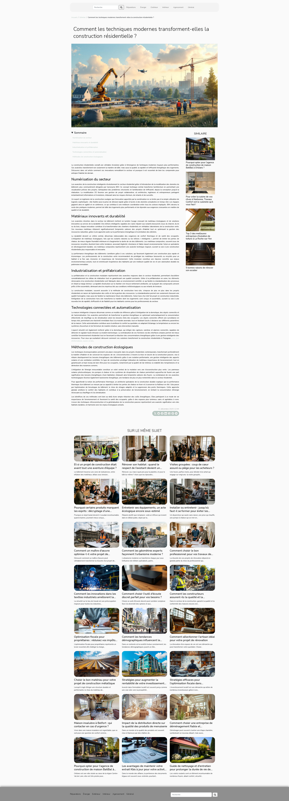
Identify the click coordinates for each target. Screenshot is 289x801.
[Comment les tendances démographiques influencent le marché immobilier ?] (144, 620)
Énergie (143, 7)
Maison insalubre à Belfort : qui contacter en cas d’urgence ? (93, 724)
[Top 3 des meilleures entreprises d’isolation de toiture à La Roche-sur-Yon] (200, 220)
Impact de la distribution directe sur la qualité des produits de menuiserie (144, 724)
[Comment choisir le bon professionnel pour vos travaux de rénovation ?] (192, 534)
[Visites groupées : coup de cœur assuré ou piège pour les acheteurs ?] (192, 448)
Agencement (178, 7)
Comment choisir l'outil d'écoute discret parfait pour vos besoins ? (142, 595)
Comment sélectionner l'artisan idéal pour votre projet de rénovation (192, 638)
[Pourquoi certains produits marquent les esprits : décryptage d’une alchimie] (96, 491)
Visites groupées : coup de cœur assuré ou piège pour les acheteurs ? (192, 466)
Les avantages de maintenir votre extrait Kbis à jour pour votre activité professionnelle (144, 769)
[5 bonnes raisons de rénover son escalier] (200, 254)
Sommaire (80, 132)
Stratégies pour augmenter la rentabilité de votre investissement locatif (143, 683)
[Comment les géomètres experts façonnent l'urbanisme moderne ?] (144, 534)
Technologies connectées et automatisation (89, 152)
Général (191, 7)
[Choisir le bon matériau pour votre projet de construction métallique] (96, 664)
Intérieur (165, 7)
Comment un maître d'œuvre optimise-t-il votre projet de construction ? (92, 554)
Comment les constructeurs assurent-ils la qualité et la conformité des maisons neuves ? (190, 597)
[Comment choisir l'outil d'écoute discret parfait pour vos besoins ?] (144, 577)
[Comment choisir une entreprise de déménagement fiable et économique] (192, 707)
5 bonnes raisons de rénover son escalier (199, 269)
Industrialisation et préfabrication (85, 147)
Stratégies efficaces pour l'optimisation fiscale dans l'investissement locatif (185, 683)
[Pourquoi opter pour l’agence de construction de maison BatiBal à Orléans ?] (200, 148)
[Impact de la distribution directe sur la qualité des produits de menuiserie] (144, 707)
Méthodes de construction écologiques (87, 157)
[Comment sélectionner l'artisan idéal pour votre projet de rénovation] (192, 620)
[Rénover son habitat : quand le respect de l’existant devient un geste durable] (144, 448)
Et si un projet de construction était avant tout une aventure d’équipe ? (95, 466)
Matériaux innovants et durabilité (85, 142)
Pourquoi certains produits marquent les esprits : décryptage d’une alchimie (96, 511)
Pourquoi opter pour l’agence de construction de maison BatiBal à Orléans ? (200, 165)
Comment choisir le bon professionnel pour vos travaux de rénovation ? (190, 554)
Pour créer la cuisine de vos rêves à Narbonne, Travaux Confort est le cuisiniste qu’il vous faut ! (199, 200)
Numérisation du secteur (82, 138)
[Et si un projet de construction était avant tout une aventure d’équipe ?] (96, 448)
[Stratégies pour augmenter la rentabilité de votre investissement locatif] (144, 664)
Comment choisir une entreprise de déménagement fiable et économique (191, 726)
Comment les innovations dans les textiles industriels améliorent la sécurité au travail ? (95, 597)
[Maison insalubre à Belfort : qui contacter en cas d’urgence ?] (96, 707)
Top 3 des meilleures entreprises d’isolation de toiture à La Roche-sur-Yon (199, 236)
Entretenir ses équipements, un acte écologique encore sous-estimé (144, 509)
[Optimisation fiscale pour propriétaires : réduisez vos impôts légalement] (96, 620)
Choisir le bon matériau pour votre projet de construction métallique (95, 681)
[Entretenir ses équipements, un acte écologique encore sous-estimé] (144, 491)
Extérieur (154, 7)
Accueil (74, 17)
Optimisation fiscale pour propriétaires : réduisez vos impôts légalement (94, 640)
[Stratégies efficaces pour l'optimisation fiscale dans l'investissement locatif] (192, 664)
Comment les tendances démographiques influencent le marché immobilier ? (141, 640)
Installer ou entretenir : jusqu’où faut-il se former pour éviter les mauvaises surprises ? (189, 511)
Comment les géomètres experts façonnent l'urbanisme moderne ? (142, 552)
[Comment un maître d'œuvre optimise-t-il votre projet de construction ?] (96, 534)
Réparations (131, 7)
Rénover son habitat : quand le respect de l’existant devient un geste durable (141, 468)
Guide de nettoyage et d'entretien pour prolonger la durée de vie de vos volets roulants (190, 769)
